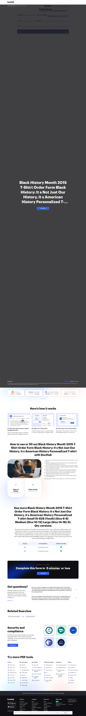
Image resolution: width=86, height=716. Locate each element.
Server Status (22, 706)
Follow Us (71, 704)
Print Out (72, 682)
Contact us (9, 600)
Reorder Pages (25, 682)
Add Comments (49, 665)
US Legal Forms (47, 706)
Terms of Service (35, 703)
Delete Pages (24, 685)
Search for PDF (73, 675)
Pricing (21, 707)
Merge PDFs (24, 677)
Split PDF (23, 675)
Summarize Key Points (61, 670)
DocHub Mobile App (48, 703)
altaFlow (45, 709)
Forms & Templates (24, 703)
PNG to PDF (12, 670)
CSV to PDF (12, 677)
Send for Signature (37, 667)
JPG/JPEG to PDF (13, 672)
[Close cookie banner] (71, 712)
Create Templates (49, 677)
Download (72, 680)
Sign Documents (23, 704)
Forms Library (22, 709)
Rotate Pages (24, 680)
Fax (46, 672)
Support (33, 709)
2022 (25, 547)
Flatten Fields (24, 672)
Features (21, 710)
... (58, 712)
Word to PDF (12, 665)
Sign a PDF (36, 665)
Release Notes (35, 710)
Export (71, 677)
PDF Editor (22, 701)
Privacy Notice (35, 704)
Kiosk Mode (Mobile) (36, 677)
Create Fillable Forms (49, 681)
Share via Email (49, 670)
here (63, 693)
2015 (25, 551)
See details (9, 381)
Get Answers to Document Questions (61, 675)
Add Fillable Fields (25, 670)
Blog (45, 701)
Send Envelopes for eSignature (38, 670)
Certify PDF (72, 667)
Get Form (43, 208)
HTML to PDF (12, 680)
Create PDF (24, 667)
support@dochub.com (72, 699)
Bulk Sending (36, 680)
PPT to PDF (12, 675)
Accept (65, 712)
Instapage (46, 710)
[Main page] (10, 2)
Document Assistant (62, 665)
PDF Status (48, 675)
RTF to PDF (12, 682)
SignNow (45, 707)
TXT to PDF (12, 667)
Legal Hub (34, 706)
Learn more (13, 645)
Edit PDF (23, 665)
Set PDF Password (74, 670)
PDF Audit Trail (73, 665)
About (33, 701)
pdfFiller (45, 704)
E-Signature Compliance (36, 707)
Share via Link (49, 667)
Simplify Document (62, 667)
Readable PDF (73, 672)
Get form (43, 573)
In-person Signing (37, 674)
